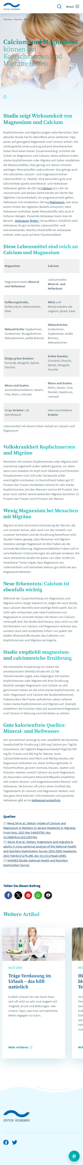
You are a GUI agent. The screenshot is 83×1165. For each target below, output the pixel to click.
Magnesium (57, 202)
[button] (8, 895)
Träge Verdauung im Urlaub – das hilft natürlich (29, 981)
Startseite (7, 19)
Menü (70, 7)
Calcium (46, 188)
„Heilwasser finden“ (27, 221)
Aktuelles (18, 19)
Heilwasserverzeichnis (45, 800)
